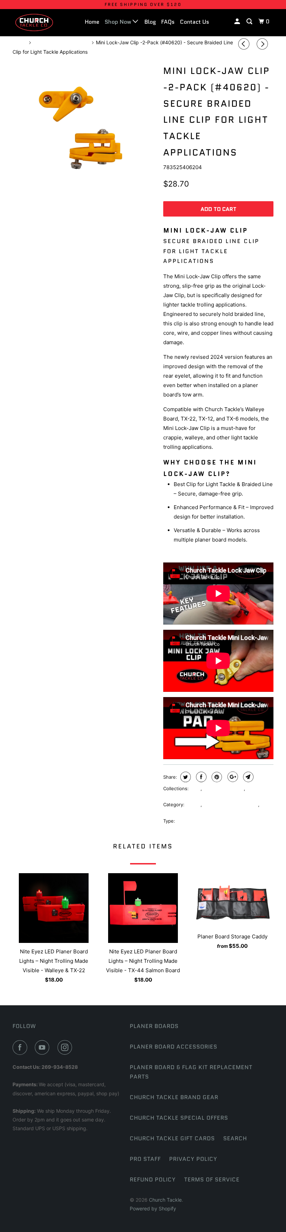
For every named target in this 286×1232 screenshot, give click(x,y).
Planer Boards (154, 1026)
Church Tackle (165, 1200)
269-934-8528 (60, 1067)
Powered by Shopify (153, 1208)
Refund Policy (153, 1180)
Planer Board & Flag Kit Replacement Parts (191, 1072)
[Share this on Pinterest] (216, 777)
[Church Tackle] (34, 22)
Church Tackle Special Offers (179, 1118)
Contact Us (194, 22)
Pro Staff (145, 1159)
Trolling (171, 813)
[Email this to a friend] (247, 777)
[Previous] (244, 44)
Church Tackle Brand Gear (174, 1097)
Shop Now (119, 22)
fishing (193, 804)
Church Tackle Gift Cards (172, 1138)
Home (92, 22)
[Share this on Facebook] (200, 777)
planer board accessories (230, 804)
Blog (150, 22)
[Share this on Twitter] (185, 777)
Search (235, 1138)
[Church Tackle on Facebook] (21, 1047)
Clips (195, 788)
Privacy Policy (193, 1159)
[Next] (263, 44)
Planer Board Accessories (173, 1047)
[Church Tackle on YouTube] (43, 1047)
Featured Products (223, 788)
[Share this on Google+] (232, 777)
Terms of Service (212, 1180)
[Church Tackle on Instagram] (66, 1047)
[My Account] (237, 21)
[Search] (250, 21)
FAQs (168, 22)
